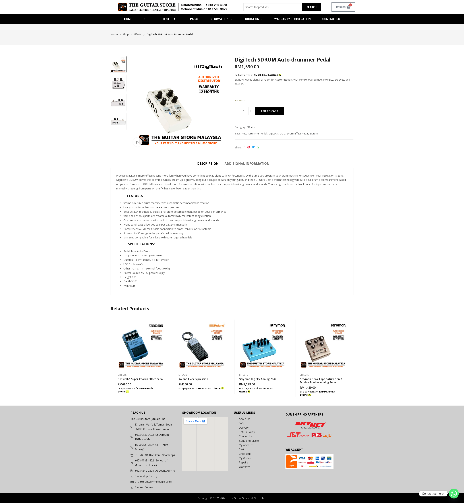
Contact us (331, 19)
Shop (147, 19)
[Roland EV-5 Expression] (202, 344)
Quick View (164, 323)
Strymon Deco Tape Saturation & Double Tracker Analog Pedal (321, 380)
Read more (164, 389)
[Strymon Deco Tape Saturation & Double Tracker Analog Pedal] (323, 344)
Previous (118, 52)
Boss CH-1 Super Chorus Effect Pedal (140, 379)
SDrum (314, 133)
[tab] (208, 164)
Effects (251, 127)
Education (251, 19)
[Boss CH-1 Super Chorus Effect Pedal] (141, 344)
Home (128, 19)
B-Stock (169, 19)
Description (208, 163)
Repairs (192, 19)
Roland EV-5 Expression (193, 379)
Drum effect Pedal (297, 133)
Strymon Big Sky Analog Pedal (258, 379)
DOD (282, 133)
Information (219, 19)
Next (118, 133)
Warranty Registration (292, 19)
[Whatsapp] (454, 493)
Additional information (247, 163)
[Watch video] (137, 142)
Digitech (273, 133)
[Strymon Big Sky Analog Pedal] (262, 344)
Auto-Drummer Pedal (254, 133)
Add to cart (269, 111)
